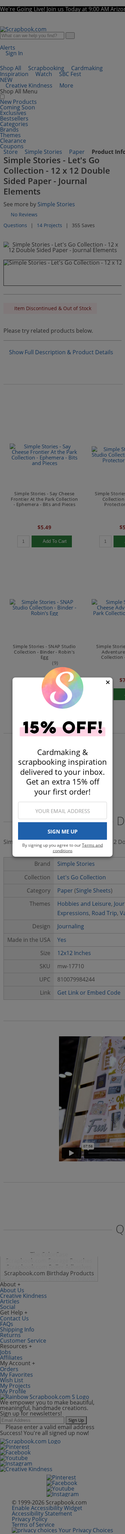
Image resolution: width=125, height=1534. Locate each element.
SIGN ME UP (62, 831)
